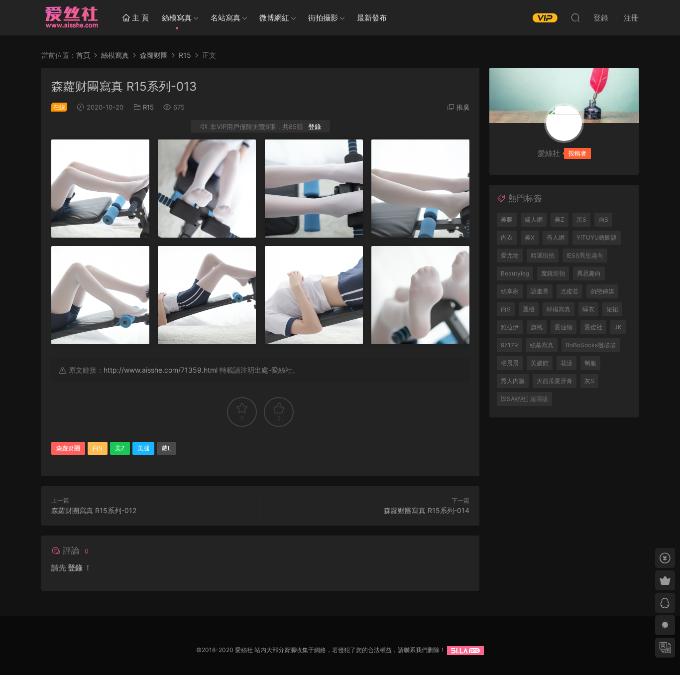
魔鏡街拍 (553, 273)
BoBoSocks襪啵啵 (591, 345)
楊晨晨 (510, 363)
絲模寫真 (177, 17)
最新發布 (372, 17)
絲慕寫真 (542, 345)
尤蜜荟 (569, 291)
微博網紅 (274, 17)
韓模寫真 (558, 309)
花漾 (566, 363)
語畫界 (540, 291)
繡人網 (534, 219)
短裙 (612, 309)
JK (618, 327)
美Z (120, 448)
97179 (509, 345)
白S (98, 448)
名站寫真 (225, 17)
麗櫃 (529, 309)
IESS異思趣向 (585, 255)
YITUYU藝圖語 (596, 237)
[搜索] (575, 17)
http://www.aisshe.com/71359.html (161, 370)
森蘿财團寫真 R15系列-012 (93, 510)
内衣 (507, 237)
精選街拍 (543, 255)
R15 (148, 107)
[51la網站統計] (465, 650)
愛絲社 (71, 17)
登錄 (314, 126)
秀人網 (556, 237)
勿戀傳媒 (602, 291)
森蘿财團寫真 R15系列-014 (426, 510)
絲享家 (510, 291)
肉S (603, 219)
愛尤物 (510, 255)
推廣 (462, 107)
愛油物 (563, 327)
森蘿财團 (68, 448)
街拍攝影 (323, 17)
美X (530, 237)
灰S (589, 381)
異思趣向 (589, 273)
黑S (581, 219)
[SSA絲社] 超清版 (524, 399)
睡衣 (588, 309)
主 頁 (139, 17)
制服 (590, 363)
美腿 (143, 448)
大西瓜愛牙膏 (554, 381)
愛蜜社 (593, 327)
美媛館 (540, 363)
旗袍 (537, 327)
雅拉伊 (510, 327)
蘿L (166, 448)
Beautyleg (515, 273)
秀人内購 (513, 381)
